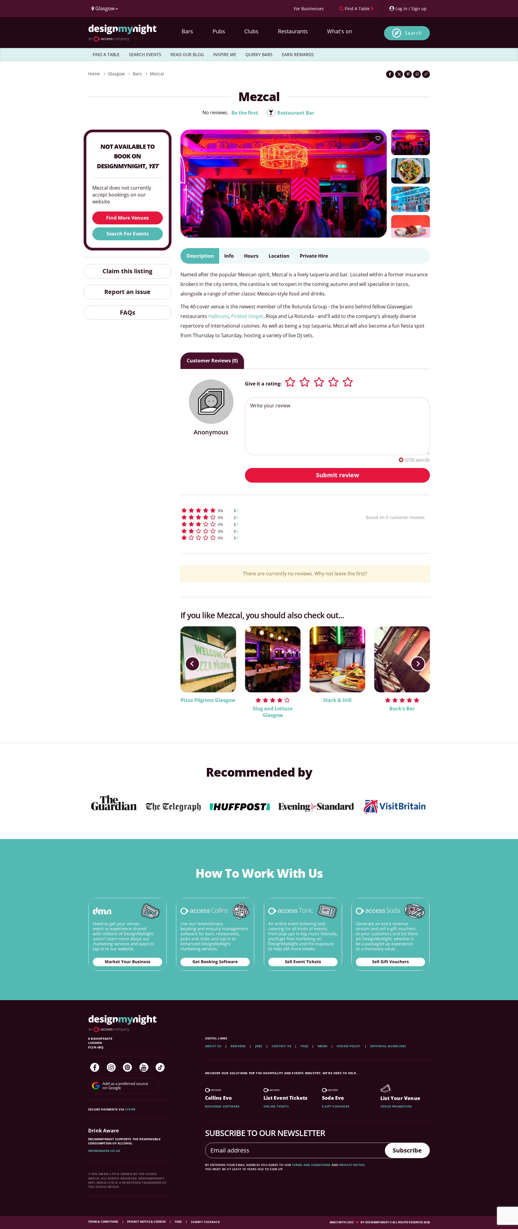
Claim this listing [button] (127, 271)
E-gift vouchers (336, 1106)
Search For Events (127, 233)
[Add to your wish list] (378, 138)
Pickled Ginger (247, 316)
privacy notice (352, 1165)
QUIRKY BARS (259, 54)
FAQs (127, 312)
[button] (262, 510)
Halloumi (218, 316)
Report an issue (127, 292)
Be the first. (245, 112)
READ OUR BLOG (187, 54)
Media (323, 1046)
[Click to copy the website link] (426, 74)
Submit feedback (205, 1222)
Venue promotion (396, 1106)
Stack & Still (337, 700)
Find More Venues (127, 217)
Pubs (219, 31)
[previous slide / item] (192, 663)
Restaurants (293, 31)
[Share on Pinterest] (408, 74)
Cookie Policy (349, 1046)
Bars (187, 31)
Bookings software (222, 1106)
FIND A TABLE (106, 54)
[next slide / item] (417, 663)
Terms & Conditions (103, 1222)
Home (94, 73)
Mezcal (157, 73)
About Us (213, 1046)
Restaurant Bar (295, 112)
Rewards (238, 1046)
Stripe (130, 1109)
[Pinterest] (127, 1067)
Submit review (337, 475)
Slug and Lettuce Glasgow (273, 712)
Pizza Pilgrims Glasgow (208, 700)
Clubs (251, 31)
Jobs (259, 1046)
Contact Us (281, 1046)
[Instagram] (111, 1067)
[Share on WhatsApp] (417, 74)
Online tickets (276, 1106)
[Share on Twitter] (399, 74)
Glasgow (116, 73)
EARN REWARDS (298, 54)
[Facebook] (94, 1067)
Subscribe (407, 1150)
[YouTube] (143, 1067)
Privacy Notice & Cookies (146, 1222)
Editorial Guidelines (388, 1046)
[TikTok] (160, 1067)
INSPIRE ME (224, 54)
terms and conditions (311, 1165)
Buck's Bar (402, 708)
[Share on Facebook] (390, 74)
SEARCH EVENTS (145, 54)
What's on (339, 31)
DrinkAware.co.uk (104, 1151)
